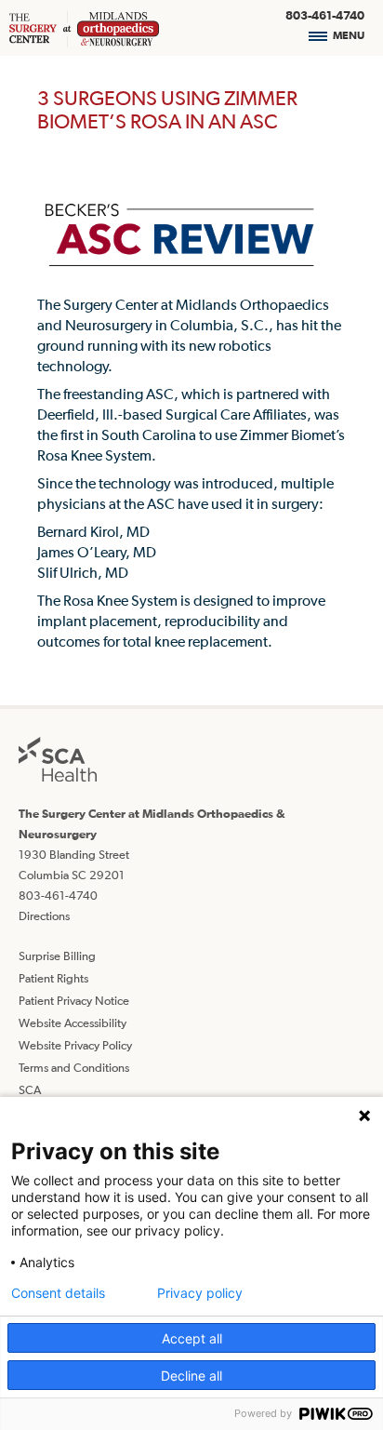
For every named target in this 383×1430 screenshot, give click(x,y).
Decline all (191, 1375)
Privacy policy (200, 1293)
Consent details (58, 1293)
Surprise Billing (57, 956)
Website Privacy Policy (75, 1045)
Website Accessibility (72, 1023)
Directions (44, 916)
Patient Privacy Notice (74, 1001)
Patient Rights (53, 978)
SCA (30, 1090)
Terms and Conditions (74, 1068)
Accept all (192, 1338)
